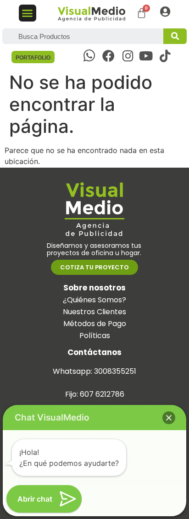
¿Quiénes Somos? (94, 300)
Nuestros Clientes (94, 311)
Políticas (94, 335)
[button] (27, 13)
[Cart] (141, 13)
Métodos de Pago (94, 323)
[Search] (175, 36)
